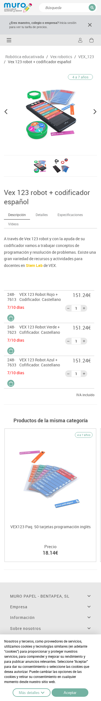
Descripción (17, 214)
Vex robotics (61, 56)
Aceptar (70, 693)
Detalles (42, 214)
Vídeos (13, 224)
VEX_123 (86, 56)
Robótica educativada (24, 56)
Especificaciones (70, 214)
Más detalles (29, 693)
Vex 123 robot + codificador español (39, 61)
